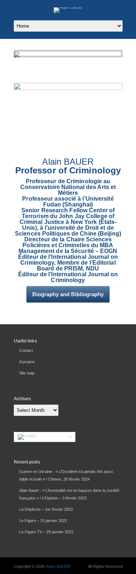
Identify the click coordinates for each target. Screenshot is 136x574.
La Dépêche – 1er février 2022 (46, 509)
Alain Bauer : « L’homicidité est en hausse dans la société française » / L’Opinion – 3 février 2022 (69, 494)
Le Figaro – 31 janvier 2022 (43, 520)
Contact (26, 350)
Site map (26, 373)
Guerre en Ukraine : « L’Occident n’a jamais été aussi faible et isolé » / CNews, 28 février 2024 (66, 475)
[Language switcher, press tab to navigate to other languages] (45, 437)
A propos (27, 362)
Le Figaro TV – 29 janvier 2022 (46, 532)
